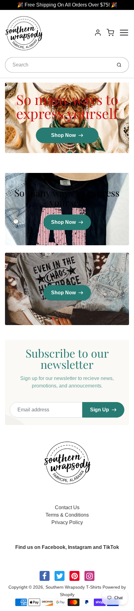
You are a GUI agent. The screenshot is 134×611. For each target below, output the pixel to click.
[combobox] (58, 65)
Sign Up (99, 409)
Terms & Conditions (67, 515)
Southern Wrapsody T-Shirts (74, 587)
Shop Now (63, 135)
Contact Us (67, 507)
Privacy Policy (67, 522)
